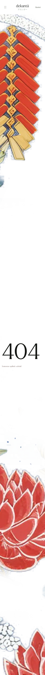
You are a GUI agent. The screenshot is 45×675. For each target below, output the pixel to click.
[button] (38, 7)
